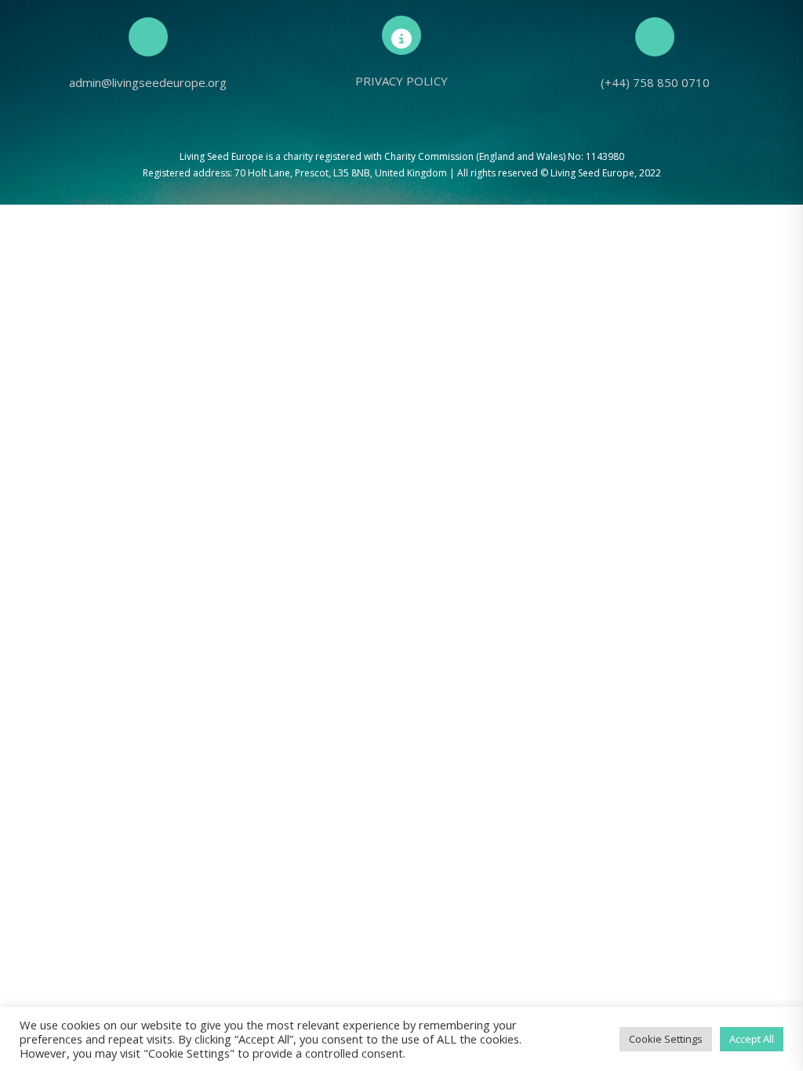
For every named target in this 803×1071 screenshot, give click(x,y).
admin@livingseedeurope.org (148, 82)
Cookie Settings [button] (666, 1039)
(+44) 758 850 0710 (655, 82)
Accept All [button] (751, 1039)
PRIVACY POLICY (401, 81)
